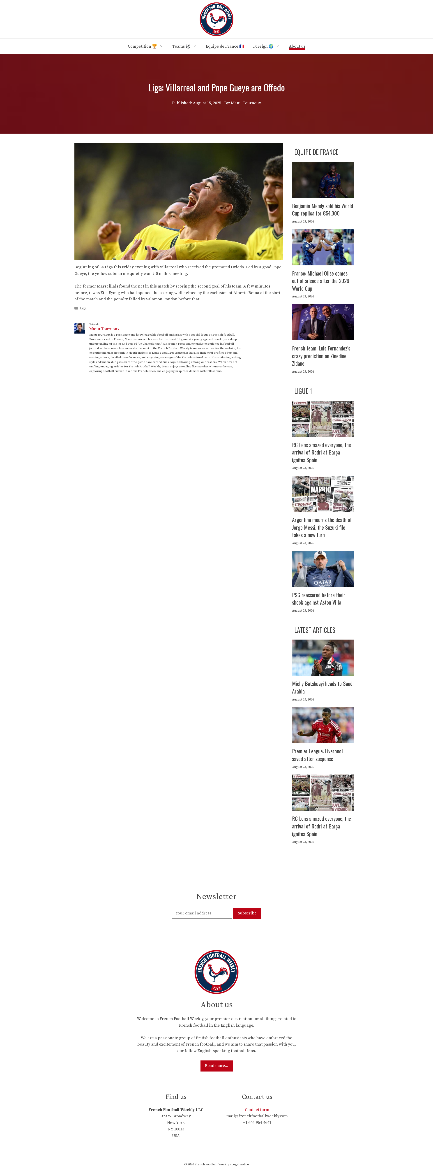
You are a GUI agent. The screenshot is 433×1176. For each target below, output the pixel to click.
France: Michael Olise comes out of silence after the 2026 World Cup (320, 280)
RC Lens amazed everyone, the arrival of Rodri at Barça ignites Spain (321, 452)
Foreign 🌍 (263, 46)
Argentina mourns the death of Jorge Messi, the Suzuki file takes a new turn (322, 527)
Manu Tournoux (104, 329)
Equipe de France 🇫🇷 (225, 46)
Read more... (216, 1065)
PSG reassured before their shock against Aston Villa (318, 598)
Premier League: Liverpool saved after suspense (317, 755)
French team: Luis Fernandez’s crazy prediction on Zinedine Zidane (321, 355)
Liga (83, 308)
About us (297, 46)
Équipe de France (316, 152)
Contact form (257, 1109)
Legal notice (240, 1164)
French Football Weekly (212, 1164)
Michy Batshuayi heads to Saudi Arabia (323, 687)
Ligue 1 (303, 391)
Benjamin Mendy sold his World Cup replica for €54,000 (322, 209)
